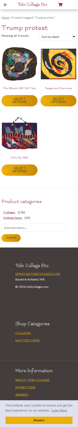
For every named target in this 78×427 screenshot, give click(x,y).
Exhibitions (25, 387)
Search (11, 238)
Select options (19, 101)
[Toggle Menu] (5, 4)
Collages (9, 212)
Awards (21, 394)
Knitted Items (12, 217)
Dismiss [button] (39, 420)
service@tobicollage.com (37, 274)
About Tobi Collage (32, 380)
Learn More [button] (59, 410)
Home (5, 17)
